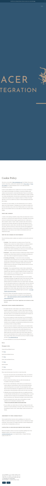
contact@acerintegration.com (7, 433)
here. (34, 1)
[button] (45, 1)
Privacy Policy (26, 183)
